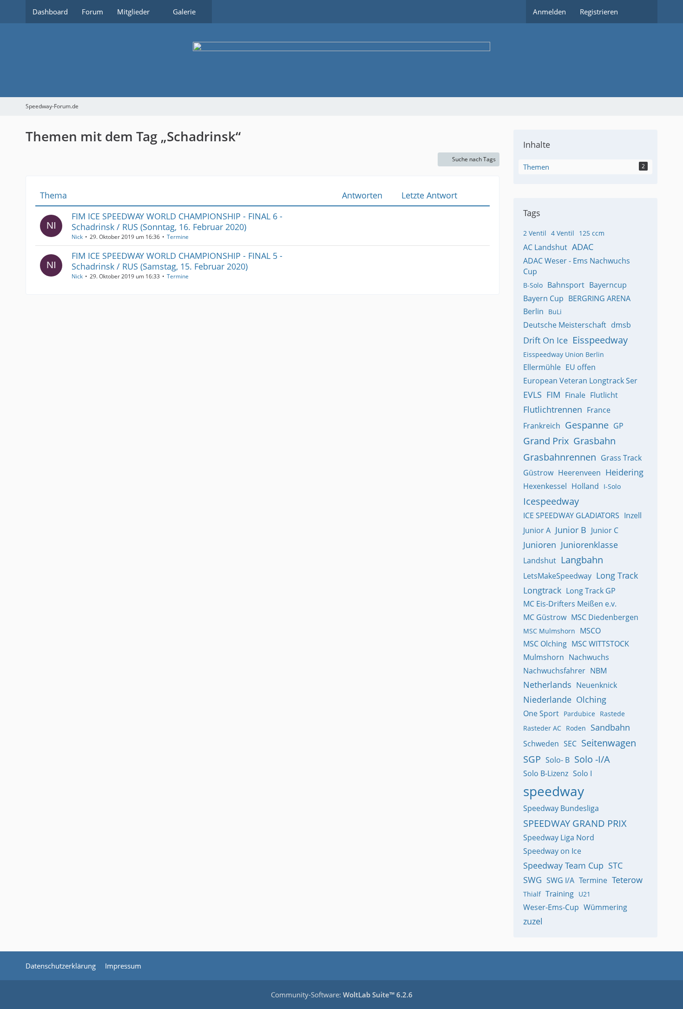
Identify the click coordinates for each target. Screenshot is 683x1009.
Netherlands (547, 684)
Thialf (532, 894)
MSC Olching (545, 644)
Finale (575, 395)
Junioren (539, 544)
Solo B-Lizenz (545, 773)
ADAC (582, 246)
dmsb (621, 325)
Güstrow (538, 473)
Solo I (582, 773)
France (599, 410)
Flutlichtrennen (552, 409)
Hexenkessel (545, 486)
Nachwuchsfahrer (554, 671)
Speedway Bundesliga (561, 808)
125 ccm (591, 233)
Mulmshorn (543, 657)
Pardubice (579, 713)
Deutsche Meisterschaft (564, 325)
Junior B (570, 529)
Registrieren (599, 11)
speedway (553, 791)
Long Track (617, 575)
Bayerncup (608, 285)
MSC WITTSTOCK (600, 644)
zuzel (533, 921)
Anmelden (549, 11)
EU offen (580, 367)
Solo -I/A (592, 759)
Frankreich (541, 426)
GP (618, 426)
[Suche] (641, 11)
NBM (598, 671)
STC (615, 865)
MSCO (590, 631)
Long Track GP (591, 591)
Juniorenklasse (589, 544)
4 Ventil (562, 233)
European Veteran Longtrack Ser (580, 381)
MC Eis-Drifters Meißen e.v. (570, 604)
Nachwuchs (589, 657)
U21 (584, 894)
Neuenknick (596, 685)
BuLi (555, 311)
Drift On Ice (545, 340)
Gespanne (587, 425)
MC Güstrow (544, 617)
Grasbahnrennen (559, 457)
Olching (591, 699)
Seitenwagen (608, 743)
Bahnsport (565, 285)
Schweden (541, 744)
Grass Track (621, 458)
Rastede (612, 713)
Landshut (539, 560)
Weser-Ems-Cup (551, 907)
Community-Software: (342, 994)
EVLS (532, 394)
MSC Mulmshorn (549, 631)
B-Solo (533, 285)
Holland (585, 486)
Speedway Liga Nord (558, 837)
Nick (77, 237)
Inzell (633, 515)
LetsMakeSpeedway (557, 576)
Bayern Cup (543, 298)
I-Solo (612, 486)
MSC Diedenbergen (604, 617)
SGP (532, 759)
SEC (570, 744)
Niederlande (547, 699)
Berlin (533, 311)
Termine (178, 237)
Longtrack (542, 590)
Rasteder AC (542, 728)
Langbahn (582, 560)
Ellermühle (542, 367)
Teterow (627, 879)
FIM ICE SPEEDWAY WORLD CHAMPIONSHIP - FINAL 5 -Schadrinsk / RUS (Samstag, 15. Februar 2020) (177, 261)
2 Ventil (534, 233)
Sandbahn (610, 727)
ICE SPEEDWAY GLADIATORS (571, 515)
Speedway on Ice (552, 851)
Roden (576, 728)
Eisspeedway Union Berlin (563, 354)
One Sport (541, 713)
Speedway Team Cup (563, 865)
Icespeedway (551, 501)
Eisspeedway (600, 340)
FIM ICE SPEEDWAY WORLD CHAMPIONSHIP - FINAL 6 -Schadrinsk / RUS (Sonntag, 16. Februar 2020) (177, 221)
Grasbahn (594, 441)
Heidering (624, 472)
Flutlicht (604, 395)
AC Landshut (545, 247)
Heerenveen (579, 473)
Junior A (537, 530)
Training (559, 894)
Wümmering (605, 907)
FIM (553, 394)
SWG (532, 879)
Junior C (604, 530)
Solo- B (557, 760)
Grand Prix (546, 441)
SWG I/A (560, 880)
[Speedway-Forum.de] (341, 60)
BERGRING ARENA (599, 298)
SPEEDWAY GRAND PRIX (575, 823)
